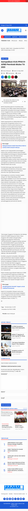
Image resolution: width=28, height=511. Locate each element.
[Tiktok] (18, 499)
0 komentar (11, 73)
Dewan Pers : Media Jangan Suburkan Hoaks (20, 427)
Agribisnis (14, 37)
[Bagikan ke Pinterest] (12, 77)
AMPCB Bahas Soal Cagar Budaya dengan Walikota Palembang (15, 444)
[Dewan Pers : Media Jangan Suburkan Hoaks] (20, 417)
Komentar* (4, 374)
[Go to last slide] (24, 409)
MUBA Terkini (5, 58)
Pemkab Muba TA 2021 (10, 307)
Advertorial (8, 37)
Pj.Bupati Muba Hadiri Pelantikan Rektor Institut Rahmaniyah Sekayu (14, 146)
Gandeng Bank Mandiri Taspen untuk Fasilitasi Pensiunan (13, 287)
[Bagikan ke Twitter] (5, 77)
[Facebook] (4, 499)
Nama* (3, 392)
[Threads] (10, 499)
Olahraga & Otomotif (13, 458)
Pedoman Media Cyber (19, 494)
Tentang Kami (4, 494)
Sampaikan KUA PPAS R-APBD (9, 309)
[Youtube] (12, 499)
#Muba (21, 40)
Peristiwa (17, 424)
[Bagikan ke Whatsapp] (9, 77)
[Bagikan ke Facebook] (2, 77)
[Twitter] (15, 499)
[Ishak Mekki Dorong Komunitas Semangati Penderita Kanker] (7, 417)
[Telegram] (21, 499)
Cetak (19, 73)
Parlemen (10, 472)
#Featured (14, 40)
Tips (9, 452)
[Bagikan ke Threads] (16, 77)
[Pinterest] (23, 499)
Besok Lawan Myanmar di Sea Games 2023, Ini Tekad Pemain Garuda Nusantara (16, 464)
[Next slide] (26, 409)
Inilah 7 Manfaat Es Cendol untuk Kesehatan (15, 450)
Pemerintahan (5, 424)
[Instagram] (7, 499)
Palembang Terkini (12, 445)
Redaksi (11, 494)
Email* (3, 398)
